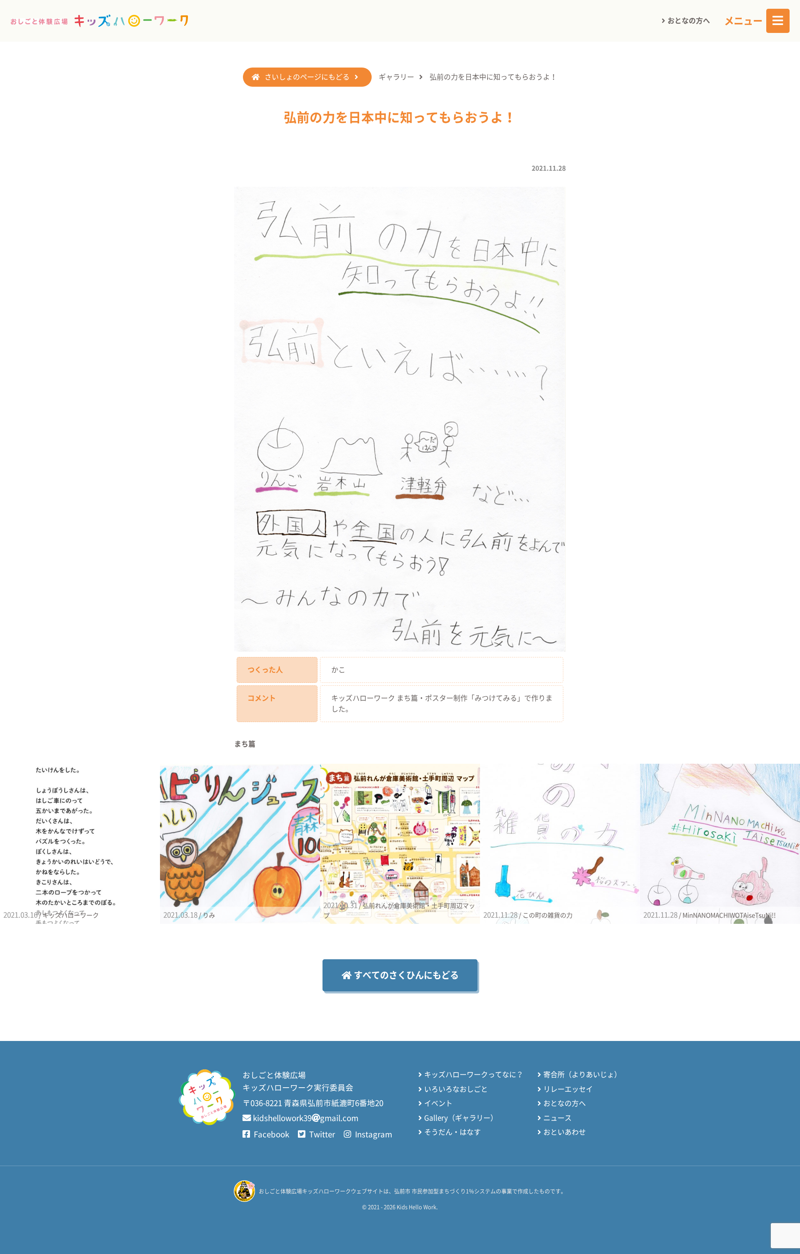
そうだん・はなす (452, 1132)
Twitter (321, 1134)
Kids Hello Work (416, 1207)
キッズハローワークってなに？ (473, 1074)
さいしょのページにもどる (307, 76)
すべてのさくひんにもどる (405, 975)
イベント (438, 1103)
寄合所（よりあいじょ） (582, 1074)
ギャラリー (396, 76)
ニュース (557, 1117)
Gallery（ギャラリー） (461, 1117)
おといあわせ (564, 1132)
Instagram (372, 1134)
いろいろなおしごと (456, 1089)
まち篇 (244, 743)
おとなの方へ (689, 20)
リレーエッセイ (568, 1089)
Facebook (270, 1134)
